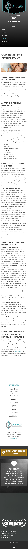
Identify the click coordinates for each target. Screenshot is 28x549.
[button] (14, 452)
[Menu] (14, 546)
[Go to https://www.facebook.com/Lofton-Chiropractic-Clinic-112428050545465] (13, 18)
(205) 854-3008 (14, 16)
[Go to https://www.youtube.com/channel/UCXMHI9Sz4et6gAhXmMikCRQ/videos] (15, 18)
